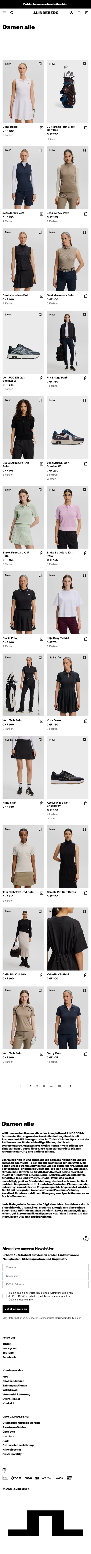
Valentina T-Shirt (58, 974)
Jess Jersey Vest (13, 213)
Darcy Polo (54, 1053)
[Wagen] (87, 13)
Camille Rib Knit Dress (61, 892)
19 (59, 1086)
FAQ (5, 1376)
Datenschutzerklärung (18, 1445)
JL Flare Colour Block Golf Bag (61, 128)
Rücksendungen (13, 1381)
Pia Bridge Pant (57, 378)
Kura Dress (54, 720)
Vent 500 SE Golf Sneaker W (58, 464)
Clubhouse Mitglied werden (21, 1423)
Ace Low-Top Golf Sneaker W (58, 804)
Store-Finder (11, 1399)
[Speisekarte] (4, 13)
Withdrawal (10, 1390)
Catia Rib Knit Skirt (15, 974)
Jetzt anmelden (16, 1309)
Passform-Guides (14, 1427)
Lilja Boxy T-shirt (58, 638)
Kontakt (8, 1403)
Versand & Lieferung (16, 1394)
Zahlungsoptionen (15, 1385)
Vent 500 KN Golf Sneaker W (14, 379)
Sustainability (12, 1454)
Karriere (8, 1436)
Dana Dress (10, 127)
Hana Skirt (9, 803)
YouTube (8, 1353)
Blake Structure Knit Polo (16, 464)
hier (78, 1318)
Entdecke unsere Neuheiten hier (45, 4)
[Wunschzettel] (79, 13)
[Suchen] (12, 13)
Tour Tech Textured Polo (18, 892)
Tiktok (7, 1344)
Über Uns (9, 1432)
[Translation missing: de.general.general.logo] (45, 12)
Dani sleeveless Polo (16, 295)
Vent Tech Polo (12, 720)
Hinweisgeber (12, 1449)
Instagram (10, 1348)
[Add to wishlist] (40, 64)
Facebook (9, 1357)
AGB (6, 1440)
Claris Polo (10, 638)
